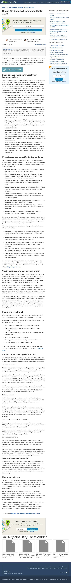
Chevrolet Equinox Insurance (58, 63)
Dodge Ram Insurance (56, 52)
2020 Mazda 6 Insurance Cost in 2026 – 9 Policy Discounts (27, 556)
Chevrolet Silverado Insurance (59, 54)
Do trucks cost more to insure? (59, 29)
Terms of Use (33, 32)
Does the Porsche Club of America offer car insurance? (58, 36)
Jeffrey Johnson (18, 39)
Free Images (62, 579)
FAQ (42, 2)
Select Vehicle (27, 2)
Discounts (56, 2)
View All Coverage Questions (58, 39)
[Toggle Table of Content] (12, 69)
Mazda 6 (31, 7)
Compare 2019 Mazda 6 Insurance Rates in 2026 (43, 556)
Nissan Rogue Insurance (57, 61)
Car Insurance (48, 2)
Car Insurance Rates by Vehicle (15, 7)
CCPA (67, 579)
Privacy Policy (45, 579)
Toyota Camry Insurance (57, 45)
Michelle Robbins (37, 39)
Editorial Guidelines (7, 49)
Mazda (26, 7)
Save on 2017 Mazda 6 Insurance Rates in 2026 (60, 556)
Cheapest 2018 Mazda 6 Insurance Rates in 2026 (25, 513)
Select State (36, 2)
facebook (66, 572)
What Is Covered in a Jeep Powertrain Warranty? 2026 (58, 22)
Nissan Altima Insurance (57, 59)
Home (3, 7)
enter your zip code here (13, 267)
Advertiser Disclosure (40, 44)
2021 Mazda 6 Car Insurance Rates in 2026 (8, 556)
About (5, 573)
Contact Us (10, 573)
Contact (38, 579)
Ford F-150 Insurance (56, 48)
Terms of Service (54, 579)
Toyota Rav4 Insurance (57, 50)
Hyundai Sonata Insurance (57, 57)
